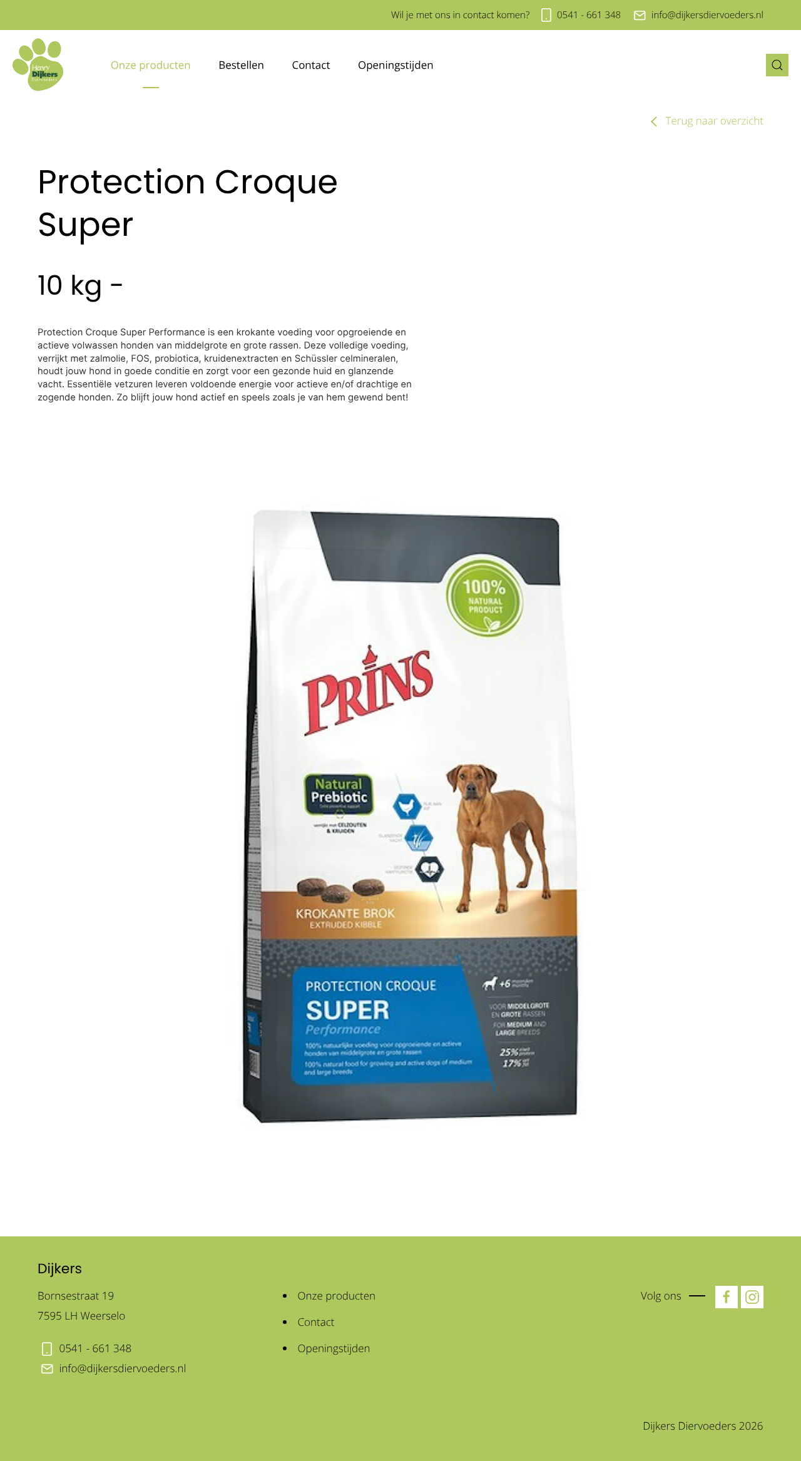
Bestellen (241, 65)
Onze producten (151, 65)
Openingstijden (396, 65)
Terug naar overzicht (713, 120)
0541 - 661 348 (589, 15)
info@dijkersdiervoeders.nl (707, 15)
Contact (311, 65)
